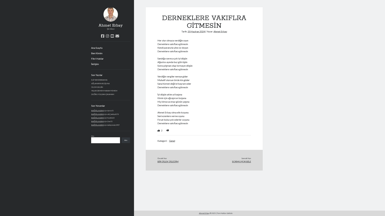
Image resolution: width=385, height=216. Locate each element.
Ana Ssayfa (96, 47)
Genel (172, 140)
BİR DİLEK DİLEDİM (168, 161)
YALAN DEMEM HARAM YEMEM (104, 91)
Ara (92, 136)
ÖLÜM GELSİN (97, 87)
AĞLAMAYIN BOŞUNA (100, 83)
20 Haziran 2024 (196, 31)
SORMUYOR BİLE (241, 161)
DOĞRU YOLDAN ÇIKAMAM (102, 94)
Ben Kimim (96, 53)
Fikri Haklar (97, 58)
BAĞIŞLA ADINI (97, 111)
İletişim (95, 64)
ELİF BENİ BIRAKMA (99, 80)
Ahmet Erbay (111, 25)
